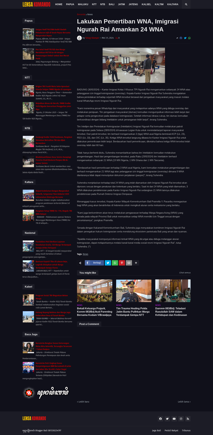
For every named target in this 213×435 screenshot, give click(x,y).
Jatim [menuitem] (121, 4)
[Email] (129, 263)
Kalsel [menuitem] (146, 4)
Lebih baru (84, 401)
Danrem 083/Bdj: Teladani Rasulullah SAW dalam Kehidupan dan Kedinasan (171, 311)
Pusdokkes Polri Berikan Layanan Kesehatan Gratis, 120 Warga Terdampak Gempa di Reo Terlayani (53, 245)
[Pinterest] (122, 263)
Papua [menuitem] (70, 4)
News (90, 14)
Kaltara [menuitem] (172, 4)
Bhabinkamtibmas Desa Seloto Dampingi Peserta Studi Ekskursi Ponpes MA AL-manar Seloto (53, 160)
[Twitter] (185, 38)
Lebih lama (183, 401)
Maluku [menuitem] (83, 4)
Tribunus (186, 430)
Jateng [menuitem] (133, 4)
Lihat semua (185, 272)
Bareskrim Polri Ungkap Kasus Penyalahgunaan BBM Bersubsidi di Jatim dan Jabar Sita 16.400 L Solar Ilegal (53, 366)
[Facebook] (181, 38)
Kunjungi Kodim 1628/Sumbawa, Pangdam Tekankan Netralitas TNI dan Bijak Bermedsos (54, 140)
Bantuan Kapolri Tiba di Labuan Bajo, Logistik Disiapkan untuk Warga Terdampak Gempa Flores (52, 264)
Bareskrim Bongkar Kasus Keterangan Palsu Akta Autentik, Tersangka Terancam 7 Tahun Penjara (54, 346)
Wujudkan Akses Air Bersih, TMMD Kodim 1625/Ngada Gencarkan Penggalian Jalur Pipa (53, 106)
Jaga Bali (156, 430)
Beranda (81, 14)
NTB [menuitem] (102, 4)
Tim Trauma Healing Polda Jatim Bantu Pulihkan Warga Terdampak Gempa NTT (133, 311)
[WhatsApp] (189, 38)
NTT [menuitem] (94, 4)
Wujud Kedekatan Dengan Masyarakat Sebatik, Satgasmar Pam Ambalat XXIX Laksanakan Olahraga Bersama (52, 194)
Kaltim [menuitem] (159, 4)
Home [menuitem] (58, 4)
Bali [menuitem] (111, 4)
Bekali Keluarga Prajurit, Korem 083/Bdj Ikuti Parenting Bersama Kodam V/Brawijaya (94, 311)
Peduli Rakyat (171, 430)
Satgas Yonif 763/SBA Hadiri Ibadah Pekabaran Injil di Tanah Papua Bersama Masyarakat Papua (53, 32)
